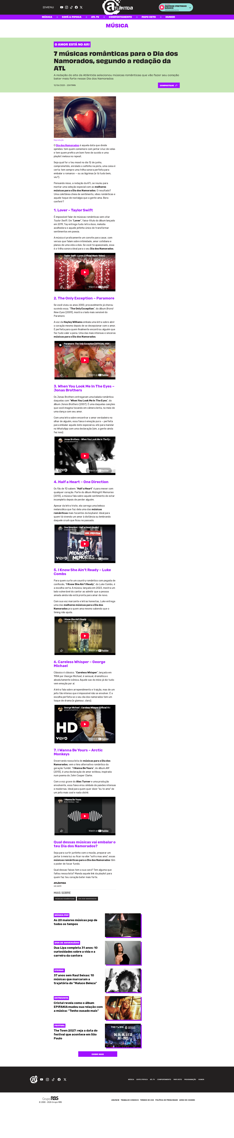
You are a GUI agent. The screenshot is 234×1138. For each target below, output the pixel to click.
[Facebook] (76, 7)
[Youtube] (61, 7)
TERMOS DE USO (147, 1100)
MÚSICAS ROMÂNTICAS (64, 899)
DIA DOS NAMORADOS (87, 899)
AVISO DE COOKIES (187, 1100)
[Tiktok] (71, 7)
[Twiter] (81, 7)
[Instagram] (66, 7)
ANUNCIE (115, 1100)
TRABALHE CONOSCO (130, 1100)
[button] (161, 7)
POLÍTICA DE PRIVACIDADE (166, 1100)
